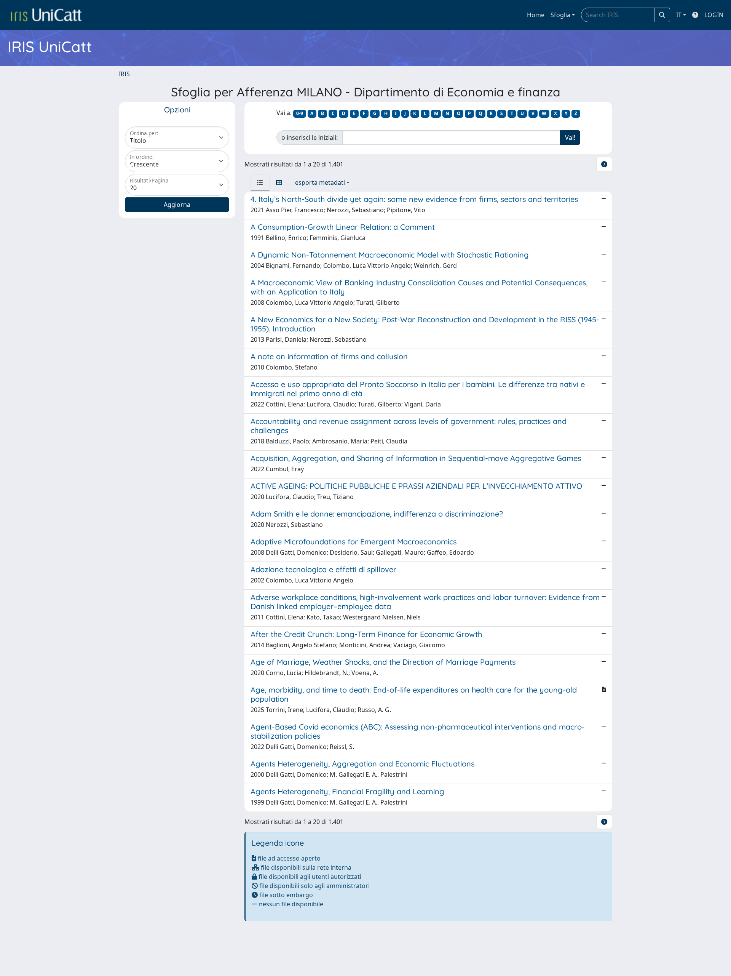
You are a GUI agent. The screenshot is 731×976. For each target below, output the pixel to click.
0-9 (299, 113)
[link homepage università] (46, 15)
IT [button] (679, 15)
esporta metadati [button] (320, 182)
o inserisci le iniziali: (309, 137)
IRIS (124, 74)
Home (535, 15)
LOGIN (713, 15)
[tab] (260, 182)
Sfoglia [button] (560, 15)
